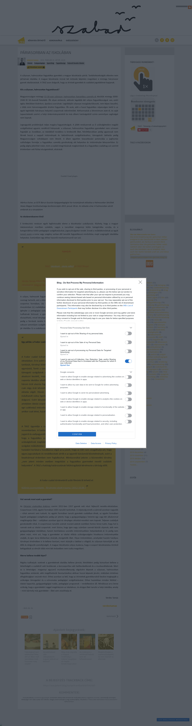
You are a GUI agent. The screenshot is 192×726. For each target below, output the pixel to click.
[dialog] (96, 363)
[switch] (128, 333)
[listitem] (96, 327)
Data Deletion (81, 443)
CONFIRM (77, 434)
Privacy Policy (111, 443)
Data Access (96, 443)
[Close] (141, 282)
